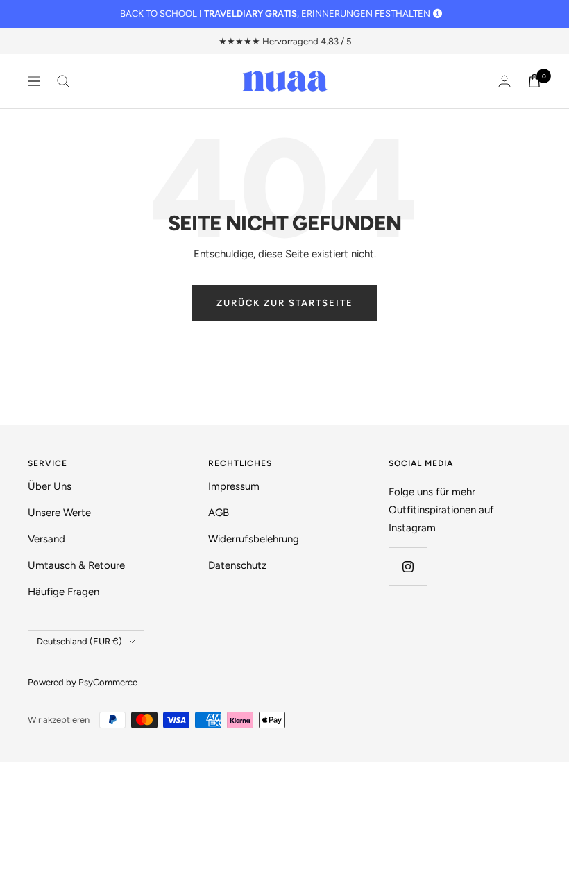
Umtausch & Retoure (76, 565)
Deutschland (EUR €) (79, 641)
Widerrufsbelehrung (253, 539)
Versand (46, 539)
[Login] (504, 81)
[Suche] (63, 81)
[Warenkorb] (534, 80)
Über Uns (49, 486)
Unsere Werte (59, 512)
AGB (218, 512)
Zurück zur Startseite (284, 303)
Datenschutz (237, 565)
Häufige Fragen (63, 591)
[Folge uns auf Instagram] (408, 566)
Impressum (234, 486)
